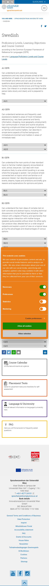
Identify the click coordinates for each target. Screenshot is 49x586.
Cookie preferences (33, 318)
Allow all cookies (24, 326)
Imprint (24, 523)
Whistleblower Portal (23, 526)
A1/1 (5, 101)
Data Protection (23, 519)
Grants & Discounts (23, 537)
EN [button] (3, 2)
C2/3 (6, 346)
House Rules (24, 540)
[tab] (24, 101)
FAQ (23, 533)
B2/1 (5, 239)
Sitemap (24, 562)
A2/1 (6, 145)
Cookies (23, 554)
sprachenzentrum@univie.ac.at (24, 496)
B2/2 (6, 243)
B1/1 (5, 190)
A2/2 (6, 149)
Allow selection (24, 334)
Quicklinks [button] (38, 2)
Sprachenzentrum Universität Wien (28, 18)
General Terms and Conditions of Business (24, 516)
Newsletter (23, 544)
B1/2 (5, 195)
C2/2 (6, 341)
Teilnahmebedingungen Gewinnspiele (23, 547)
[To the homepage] (12, 8)
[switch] (42, 294)
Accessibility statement (23, 530)
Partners (23, 558)
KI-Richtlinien (24, 551)
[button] (8, 2)
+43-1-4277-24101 (24, 493)
